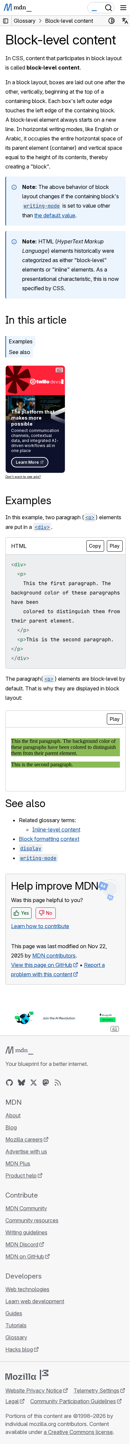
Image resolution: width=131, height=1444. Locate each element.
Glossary (16, 1337)
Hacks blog (19, 1349)
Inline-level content (56, 829)
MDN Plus (17, 1163)
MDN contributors (54, 955)
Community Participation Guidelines (73, 1401)
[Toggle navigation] (123, 7)
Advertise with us (26, 1151)
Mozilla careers (24, 1139)
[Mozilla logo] (26, 1375)
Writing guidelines (26, 1232)
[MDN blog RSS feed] (58, 1083)
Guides (13, 1313)
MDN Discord (21, 1244)
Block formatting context (49, 839)
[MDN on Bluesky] (21, 1083)
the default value (54, 215)
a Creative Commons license (78, 1432)
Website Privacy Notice (33, 1390)
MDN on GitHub (24, 1256)
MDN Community (26, 1208)
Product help (21, 1175)
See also (19, 352)
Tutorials (16, 1325)
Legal (12, 1401)
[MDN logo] (19, 1050)
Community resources (31, 1220)
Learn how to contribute (40, 926)
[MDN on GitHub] (9, 1083)
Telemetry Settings (96, 1390)
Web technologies (27, 1289)
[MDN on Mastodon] (46, 1083)
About (12, 1115)
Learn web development (34, 1301)
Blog (11, 1127)
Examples (21, 341)
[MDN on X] (34, 1083)
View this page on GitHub (41, 965)
